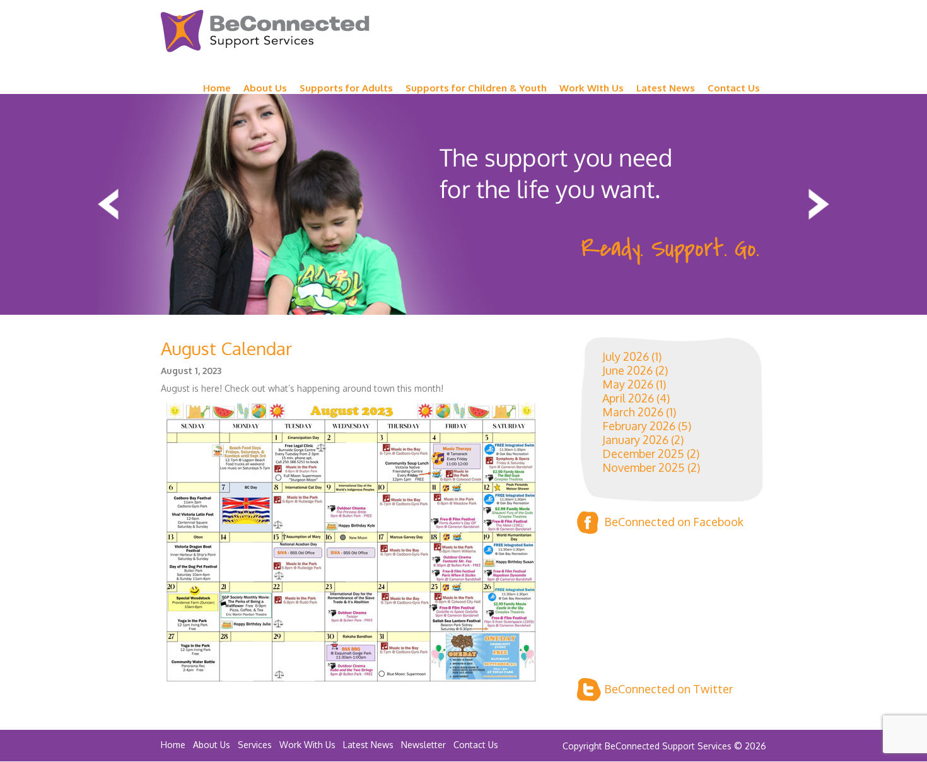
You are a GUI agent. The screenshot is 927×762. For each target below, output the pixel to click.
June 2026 (627, 370)
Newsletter (423, 744)
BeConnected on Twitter (668, 689)
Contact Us (734, 88)
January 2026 (635, 440)
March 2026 (632, 412)
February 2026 (638, 426)
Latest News (665, 88)
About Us (265, 88)
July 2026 (625, 356)
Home (217, 88)
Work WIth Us (591, 88)
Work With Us (307, 744)
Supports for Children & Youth (476, 88)
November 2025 (643, 467)
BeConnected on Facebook (673, 522)
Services (255, 744)
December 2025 (643, 453)
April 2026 (628, 398)
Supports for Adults (346, 88)
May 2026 (627, 384)
